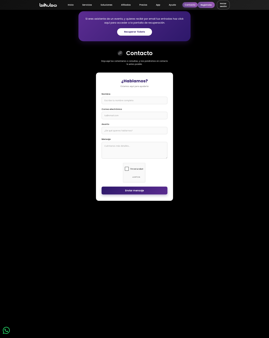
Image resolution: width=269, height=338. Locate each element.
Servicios (87, 4)
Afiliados (126, 4)
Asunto (105, 124)
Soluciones (106, 4)
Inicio (71, 4)
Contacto (190, 4)
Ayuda (172, 4)
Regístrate (206, 5)
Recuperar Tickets (134, 31)
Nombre (106, 94)
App (158, 4)
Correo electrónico (112, 109)
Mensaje (106, 139)
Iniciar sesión (223, 5)
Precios (143, 4)
